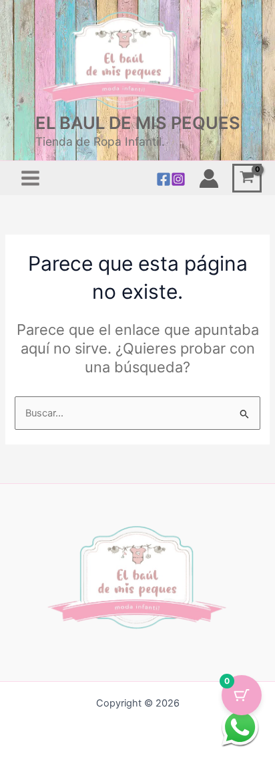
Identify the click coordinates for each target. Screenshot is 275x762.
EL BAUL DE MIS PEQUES (137, 122)
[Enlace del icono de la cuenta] (209, 178)
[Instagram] (178, 179)
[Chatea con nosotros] (240, 727)
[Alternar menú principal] (30, 178)
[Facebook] (163, 179)
